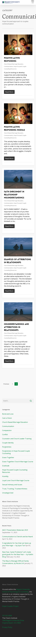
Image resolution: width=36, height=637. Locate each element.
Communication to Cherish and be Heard (17, 536)
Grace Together (8, 457)
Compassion (7, 430)
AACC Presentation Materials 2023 (15, 530)
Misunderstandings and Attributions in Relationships (16, 327)
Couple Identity (8, 443)
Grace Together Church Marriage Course (17, 461)
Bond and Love (7, 414)
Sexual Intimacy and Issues (12, 484)
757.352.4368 (7, 616)
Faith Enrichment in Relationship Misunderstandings (14, 194)
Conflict (5, 434)
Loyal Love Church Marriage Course (15, 480)
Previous (6, 384)
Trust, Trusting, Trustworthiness (14, 489)
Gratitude (5, 466)
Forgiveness (6, 447)
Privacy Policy (7, 627)
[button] (33, 2)
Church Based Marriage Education (13, 64)
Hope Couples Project (10, 606)
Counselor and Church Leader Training (17, 439)
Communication (8, 66)
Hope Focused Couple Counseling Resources (14, 471)
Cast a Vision (7, 418)
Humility (5, 476)
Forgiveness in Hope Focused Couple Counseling (16, 452)
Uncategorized (7, 493)
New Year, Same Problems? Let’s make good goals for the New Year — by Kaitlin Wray (17, 554)
